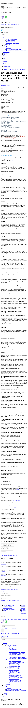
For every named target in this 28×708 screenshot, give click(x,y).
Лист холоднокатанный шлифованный (15, 655)
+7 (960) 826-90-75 (14, 24)
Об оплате (5, 53)
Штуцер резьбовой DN (14, 676)
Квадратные (12, 646)
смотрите (15, 500)
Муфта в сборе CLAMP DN (16, 677)
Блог (4, 54)
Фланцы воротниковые (15, 682)
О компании (6, 52)
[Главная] (4, 58)
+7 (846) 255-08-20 (5, 24)
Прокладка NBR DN (14, 670)
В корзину (7, 85)
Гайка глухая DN (13, 671)
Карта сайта (19, 600)
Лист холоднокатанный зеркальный (18, 658)
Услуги (5, 45)
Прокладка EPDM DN (14, 672)
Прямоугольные (13, 649)
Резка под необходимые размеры (14, 49)
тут (12, 160)
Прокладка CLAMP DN (15, 680)
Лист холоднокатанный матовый (17, 657)
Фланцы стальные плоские (15, 681)
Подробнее (3, 564)
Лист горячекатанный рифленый (17, 652)
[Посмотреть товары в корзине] (2, 31)
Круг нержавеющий (14, 664)
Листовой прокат (10, 40)
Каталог (5, 37)
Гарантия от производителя (13, 46)
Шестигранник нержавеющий (16, 662)
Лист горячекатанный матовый (17, 653)
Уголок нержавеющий (14, 663)
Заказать (3, 85)
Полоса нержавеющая (14, 666)
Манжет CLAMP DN (14, 679)
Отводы (8, 44)
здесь (17, 489)
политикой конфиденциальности (9, 555)
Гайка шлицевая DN (14, 668)
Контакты (5, 55)
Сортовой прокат (10, 41)
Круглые (11, 648)
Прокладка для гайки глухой (16, 673)
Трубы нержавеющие (11, 39)
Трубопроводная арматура (12, 43)
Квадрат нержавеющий (15, 661)
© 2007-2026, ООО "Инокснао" (8, 628)
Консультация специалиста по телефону (16, 50)
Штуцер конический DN (15, 675)
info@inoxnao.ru (4, 15)
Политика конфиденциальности (8, 600)
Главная (23, 605)
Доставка (8, 48)
